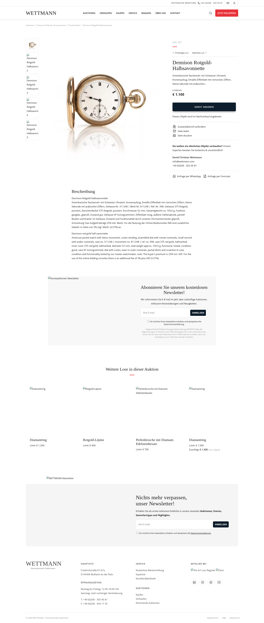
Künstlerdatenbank (146, 578)
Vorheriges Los (181, 52)
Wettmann (41, 13)
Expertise (140, 574)
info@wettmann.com (183, 161)
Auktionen (89, 13)
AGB (224, 617)
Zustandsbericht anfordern (191, 126)
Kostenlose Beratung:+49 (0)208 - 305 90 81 (197, 3)
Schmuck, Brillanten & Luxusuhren (51, 25)
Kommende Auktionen (148, 602)
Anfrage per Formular (219, 176)
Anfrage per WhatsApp (189, 176)
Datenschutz (212, 617)
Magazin (146, 13)
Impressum (234, 617)
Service (133, 13)
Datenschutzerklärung (174, 324)
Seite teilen (183, 131)
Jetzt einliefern (227, 13)
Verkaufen (106, 13)
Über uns (160, 13)
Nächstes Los (198, 52)
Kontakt (175, 13)
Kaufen (120, 13)
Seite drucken (184, 135)
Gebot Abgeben (204, 106)
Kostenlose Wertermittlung (150, 570)
